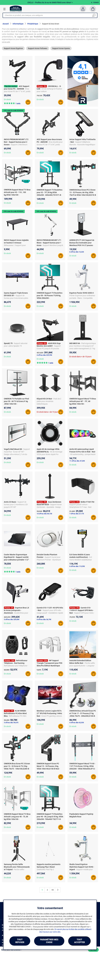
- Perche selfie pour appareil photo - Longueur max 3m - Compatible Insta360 (82, 665)
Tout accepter (79, 941)
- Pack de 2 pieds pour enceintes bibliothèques (49, 401)
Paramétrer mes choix (49, 941)
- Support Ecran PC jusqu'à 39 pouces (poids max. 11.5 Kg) (49, 348)
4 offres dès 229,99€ (44, 355)
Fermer (96, 2)
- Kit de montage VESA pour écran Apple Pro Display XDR (49, 454)
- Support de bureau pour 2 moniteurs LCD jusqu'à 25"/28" (16, 504)
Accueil (6, 24)
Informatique (18, 24)
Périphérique (32, 24)
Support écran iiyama (61, 48)
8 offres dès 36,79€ (44, 619)
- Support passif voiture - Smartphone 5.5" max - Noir (82, 504)
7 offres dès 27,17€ (76, 514)
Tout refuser (19, 941)
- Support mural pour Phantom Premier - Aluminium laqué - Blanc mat (49, 559)
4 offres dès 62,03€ (76, 723)
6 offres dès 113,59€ (77, 566)
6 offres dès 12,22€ (76, 252)
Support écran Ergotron (13, 48)
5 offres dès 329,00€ (11, 619)
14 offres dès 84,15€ (44, 514)
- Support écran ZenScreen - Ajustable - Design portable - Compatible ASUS (49, 507)
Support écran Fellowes (37, 48)
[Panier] (93, 9)
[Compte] (83, 9)
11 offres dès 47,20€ (77, 461)
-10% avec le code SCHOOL (13, 111)
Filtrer (93, 950)
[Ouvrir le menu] (4, 9)
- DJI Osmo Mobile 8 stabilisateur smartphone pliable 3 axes (80, 559)
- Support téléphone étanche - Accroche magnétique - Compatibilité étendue (82, 144)
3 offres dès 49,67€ (11, 723)
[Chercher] (93, 15)
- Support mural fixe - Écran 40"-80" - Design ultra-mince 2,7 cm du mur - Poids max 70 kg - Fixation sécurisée (17, 454)
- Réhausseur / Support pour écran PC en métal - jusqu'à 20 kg (17, 245)
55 (53, 890)
